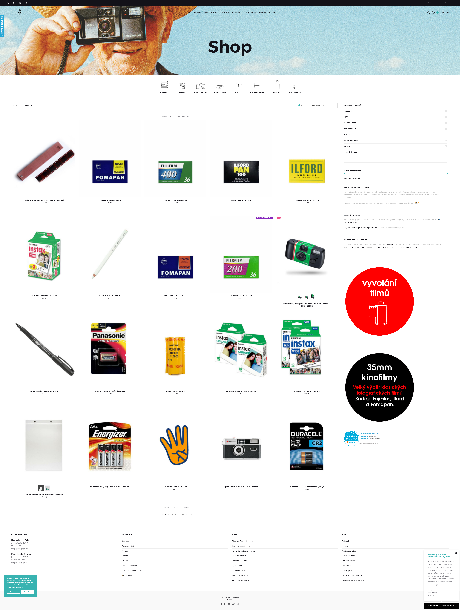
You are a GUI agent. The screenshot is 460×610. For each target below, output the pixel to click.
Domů (15, 105)
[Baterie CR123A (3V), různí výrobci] (110, 349)
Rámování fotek (238, 571)
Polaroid (348, 111)
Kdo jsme (125, 541)
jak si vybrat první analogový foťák (362, 228)
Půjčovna (197, 12)
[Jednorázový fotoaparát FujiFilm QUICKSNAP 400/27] (307, 254)
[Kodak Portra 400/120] (175, 349)
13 (183, 514)
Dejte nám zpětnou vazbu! (132, 571)
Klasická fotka (350, 123)
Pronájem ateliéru (239, 556)
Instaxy (345, 546)
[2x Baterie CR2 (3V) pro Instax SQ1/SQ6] (307, 445)
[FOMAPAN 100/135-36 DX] (110, 158)
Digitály (347, 134)
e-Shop (187, 12)
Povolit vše (27, 592)
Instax (346, 117)
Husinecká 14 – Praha (20, 540)
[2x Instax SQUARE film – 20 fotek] (241, 349)
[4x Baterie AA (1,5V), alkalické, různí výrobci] (110, 445)
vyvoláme (391, 244)
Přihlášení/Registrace (431, 3)
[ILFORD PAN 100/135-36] (241, 158)
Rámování (236, 12)
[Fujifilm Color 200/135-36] (241, 254)
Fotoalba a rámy (351, 140)
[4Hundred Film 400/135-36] (175, 445)
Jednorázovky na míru (241, 580)
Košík (445, 3)
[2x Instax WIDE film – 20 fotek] (307, 349)
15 (191, 514)
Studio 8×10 (126, 561)
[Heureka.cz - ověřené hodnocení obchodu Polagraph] (364, 438)
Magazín (262, 12)
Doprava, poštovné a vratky (353, 575)
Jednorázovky (249, 12)
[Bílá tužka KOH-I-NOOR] (110, 254)
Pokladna (454, 3)
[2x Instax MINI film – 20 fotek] (44, 254)
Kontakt (272, 12)
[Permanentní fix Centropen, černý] (44, 349)
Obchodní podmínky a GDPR (354, 580)
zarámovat (381, 247)
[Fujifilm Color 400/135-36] (175, 158)
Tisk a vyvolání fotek (240, 575)
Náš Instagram (130, 575)
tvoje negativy (413, 247)
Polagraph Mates (349, 571)
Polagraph (127, 535)
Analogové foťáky (349, 551)
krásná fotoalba (357, 247)
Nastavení (13, 592)
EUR (447, 12)
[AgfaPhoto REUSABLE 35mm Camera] (241, 445)
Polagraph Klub (128, 546)
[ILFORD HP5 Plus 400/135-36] (307, 158)
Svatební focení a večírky (242, 546)
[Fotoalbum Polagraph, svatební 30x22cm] (44, 445)
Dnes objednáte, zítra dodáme (440, 606)
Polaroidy (346, 541)
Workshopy (346, 566)
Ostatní (347, 146)
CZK (442, 12)
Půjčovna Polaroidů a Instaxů (244, 541)
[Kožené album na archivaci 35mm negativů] (44, 158)
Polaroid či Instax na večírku (243, 551)
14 (187, 514)
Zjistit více (19, 587)
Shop (21, 105)
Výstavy (125, 551)
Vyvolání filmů (210, 12)
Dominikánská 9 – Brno (21, 554)
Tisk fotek (224, 12)
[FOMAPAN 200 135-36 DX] (175, 254)
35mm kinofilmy (348, 556)
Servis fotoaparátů (239, 561)
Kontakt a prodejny (129, 566)
